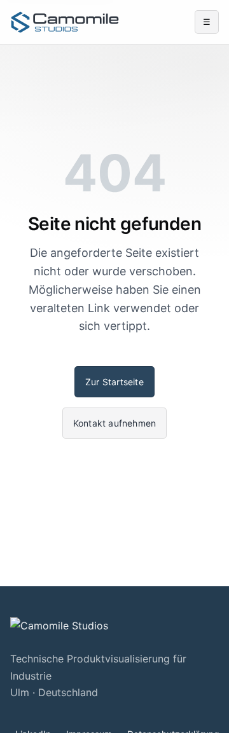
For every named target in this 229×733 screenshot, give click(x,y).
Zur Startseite (114, 381)
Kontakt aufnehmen (114, 423)
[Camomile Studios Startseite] (65, 22)
